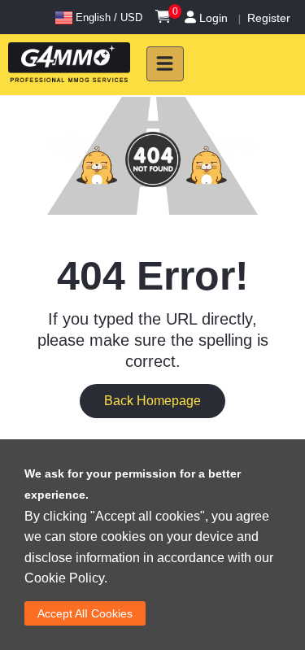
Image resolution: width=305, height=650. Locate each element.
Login (213, 17)
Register (268, 17)
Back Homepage (152, 401)
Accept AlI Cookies (85, 613)
